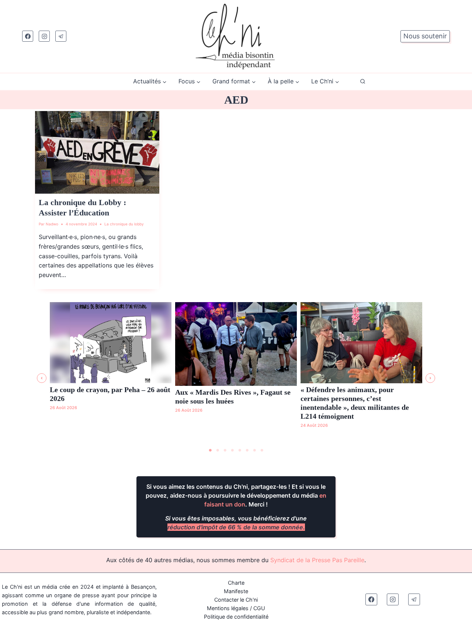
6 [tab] (247, 450)
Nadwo (52, 224)
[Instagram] (44, 36)
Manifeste (236, 591)
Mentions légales (228, 608)
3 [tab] (225, 450)
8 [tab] (262, 450)
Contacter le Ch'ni (236, 599)
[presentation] (97, 152)
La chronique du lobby (124, 224)
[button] (41, 378)
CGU (259, 608)
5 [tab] (239, 450)
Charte (236, 583)
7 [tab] (254, 450)
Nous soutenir (425, 36)
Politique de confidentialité (236, 616)
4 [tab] (232, 450)
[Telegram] (60, 36)
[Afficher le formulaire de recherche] (362, 81)
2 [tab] (217, 450)
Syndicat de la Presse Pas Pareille (317, 560)
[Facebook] (27, 36)
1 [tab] (210, 450)
